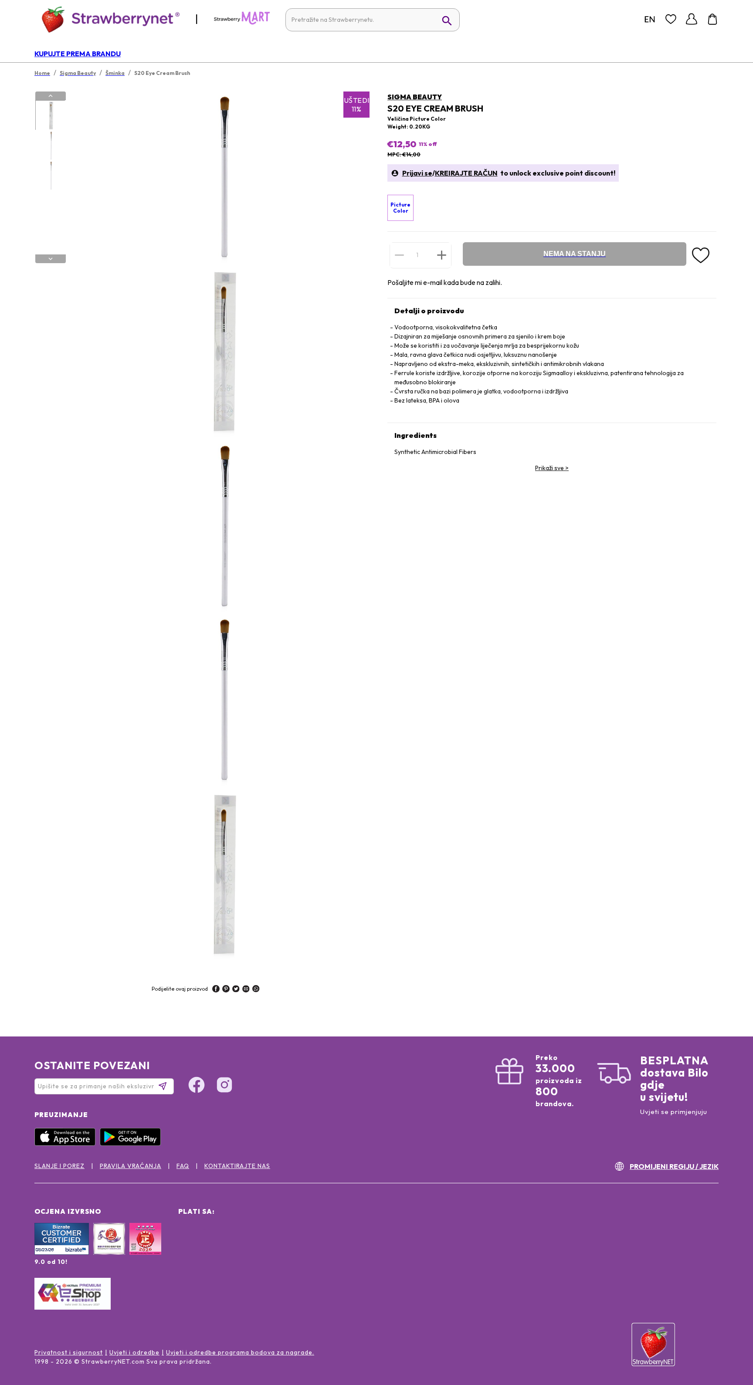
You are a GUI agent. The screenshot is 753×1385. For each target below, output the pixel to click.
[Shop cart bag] (712, 19)
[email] (246, 990)
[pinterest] (226, 990)
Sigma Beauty (414, 96)
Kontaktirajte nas (237, 1166)
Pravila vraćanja (130, 1166)
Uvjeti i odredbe (134, 1352)
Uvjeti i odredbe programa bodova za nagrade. (240, 1352)
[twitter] (236, 990)
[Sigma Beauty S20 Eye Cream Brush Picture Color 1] (50, 115)
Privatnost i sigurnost (68, 1352)
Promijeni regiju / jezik (674, 1166)
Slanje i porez (59, 1166)
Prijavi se (417, 173)
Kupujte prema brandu (77, 53)
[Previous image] (50, 95)
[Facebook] (196, 1086)
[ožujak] (242, 22)
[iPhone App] (67, 1144)
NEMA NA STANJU (574, 253)
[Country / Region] (650, 19)
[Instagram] (224, 1086)
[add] (441, 255)
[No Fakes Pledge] (145, 1248)
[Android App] (132, 1144)
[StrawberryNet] (107, 19)
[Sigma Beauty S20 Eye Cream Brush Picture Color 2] (50, 145)
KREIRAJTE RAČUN (466, 173)
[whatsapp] (256, 990)
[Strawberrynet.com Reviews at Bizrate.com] (61, 1252)
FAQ (182, 1166)
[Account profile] (691, 19)
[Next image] (50, 258)
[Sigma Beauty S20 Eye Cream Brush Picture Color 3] (50, 175)
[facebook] (216, 990)
